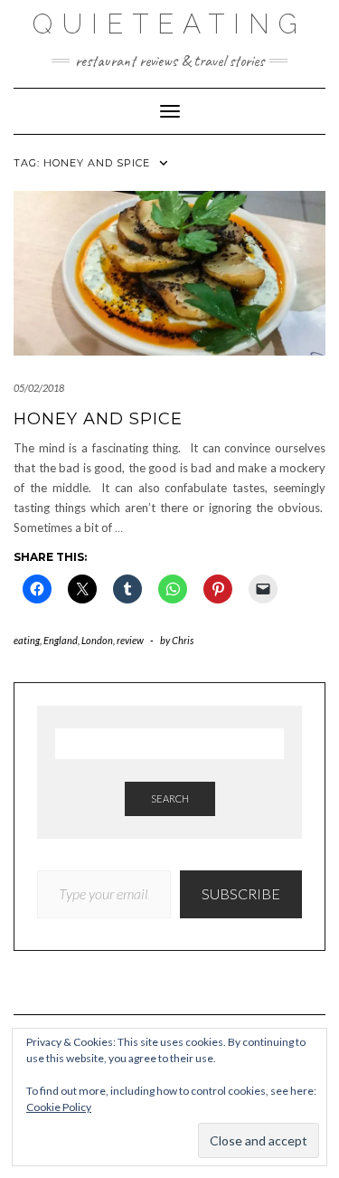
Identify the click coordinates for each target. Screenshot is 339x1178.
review (130, 640)
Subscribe (241, 893)
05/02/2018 (39, 388)
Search (170, 798)
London (97, 640)
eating (27, 640)
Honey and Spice (98, 419)
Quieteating (169, 24)
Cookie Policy (58, 1107)
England (60, 640)
